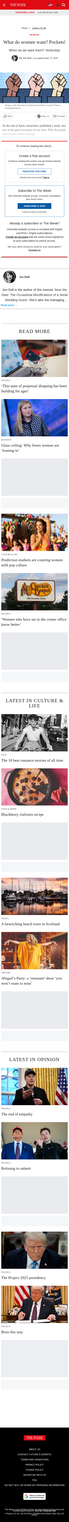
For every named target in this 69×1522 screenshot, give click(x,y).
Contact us (35, 250)
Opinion (34, 35)
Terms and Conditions (34, 1459)
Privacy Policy (34, 1464)
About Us (34, 1449)
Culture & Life (39, 28)
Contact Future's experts (34, 1454)
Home (25, 28)
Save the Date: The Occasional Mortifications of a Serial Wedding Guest (34, 295)
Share (10, 116)
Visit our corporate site (45, 1511)
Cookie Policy (34, 1470)
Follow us (45, 116)
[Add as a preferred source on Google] (34, 1496)
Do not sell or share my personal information (35, 1485)
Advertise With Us (34, 1475)
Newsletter (61, 116)
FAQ (34, 1480)
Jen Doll (27, 58)
